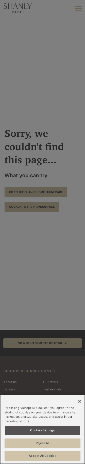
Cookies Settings (42, 430)
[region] (42, 429)
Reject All (42, 443)
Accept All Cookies (42, 455)
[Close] (80, 401)
